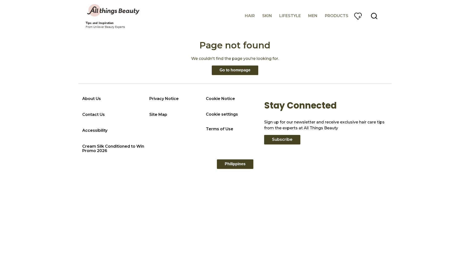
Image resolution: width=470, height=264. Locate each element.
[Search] (374, 16)
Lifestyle (290, 15)
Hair (250, 15)
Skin (267, 15)
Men (312, 15)
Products (336, 15)
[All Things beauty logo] (114, 10)
